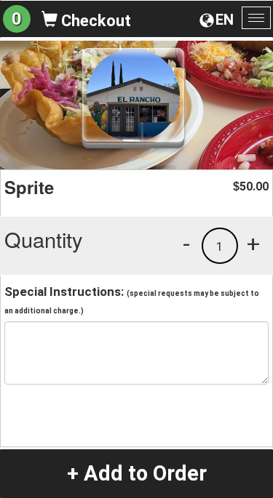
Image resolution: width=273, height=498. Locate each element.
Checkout (94, 21)
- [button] (186, 243)
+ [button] (253, 243)
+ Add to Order (137, 473)
